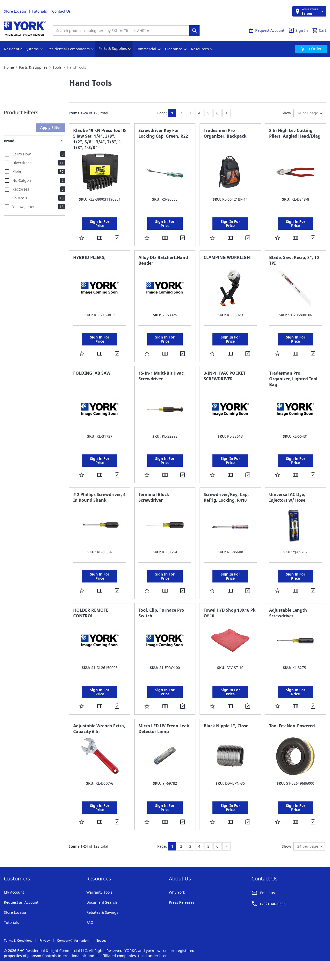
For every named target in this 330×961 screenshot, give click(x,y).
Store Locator (16, 11)
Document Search (101, 902)
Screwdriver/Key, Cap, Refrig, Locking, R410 (226, 497)
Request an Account (21, 902)
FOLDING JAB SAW (91, 373)
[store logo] (25, 28)
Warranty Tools (99, 892)
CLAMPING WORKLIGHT (228, 257)
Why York (177, 892)
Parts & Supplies (33, 67)
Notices (101, 940)
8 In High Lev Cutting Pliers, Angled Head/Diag (294, 133)
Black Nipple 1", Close (226, 726)
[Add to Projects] (118, 238)
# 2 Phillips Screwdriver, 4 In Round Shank (99, 497)
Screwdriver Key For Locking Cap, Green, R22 (163, 133)
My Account (14, 892)
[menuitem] (21, 49)
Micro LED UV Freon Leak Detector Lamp (163, 728)
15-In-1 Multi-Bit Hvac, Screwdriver (161, 376)
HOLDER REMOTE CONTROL (90, 613)
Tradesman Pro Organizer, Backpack (225, 133)
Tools (57, 67)
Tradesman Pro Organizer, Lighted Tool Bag (293, 378)
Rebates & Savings (102, 912)
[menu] (165, 49)
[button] (82, 237)
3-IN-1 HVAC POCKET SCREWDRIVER (224, 376)
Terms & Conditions (18, 940)
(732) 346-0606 (273, 903)
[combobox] (122, 30)
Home (9, 67)
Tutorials (40, 11)
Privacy (44, 940)
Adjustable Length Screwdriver (288, 613)
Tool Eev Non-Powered (292, 726)
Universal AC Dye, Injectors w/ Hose (287, 497)
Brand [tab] (9, 140)
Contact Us (61, 11)
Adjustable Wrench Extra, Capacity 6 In (99, 728)
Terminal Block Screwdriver (153, 497)
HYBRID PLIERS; (89, 257)
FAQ (89, 922)
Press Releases (181, 902)
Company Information (72, 940)
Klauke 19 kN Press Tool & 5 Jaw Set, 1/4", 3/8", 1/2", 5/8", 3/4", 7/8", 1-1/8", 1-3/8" (99, 139)
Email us (267, 892)
